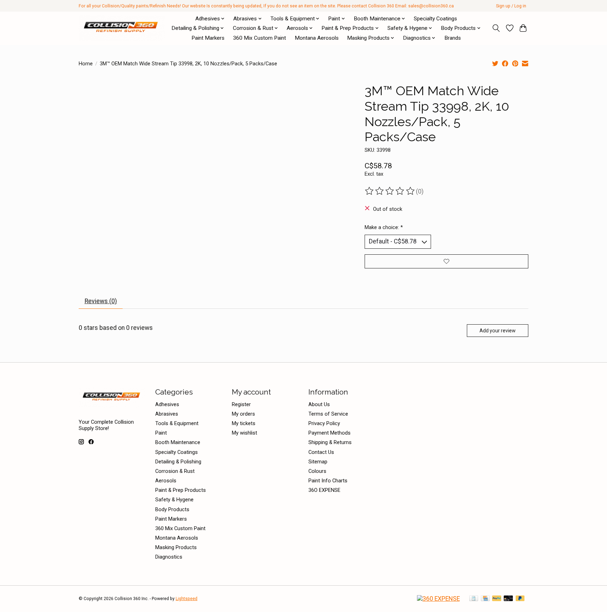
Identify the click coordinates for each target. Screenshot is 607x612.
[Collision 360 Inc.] (122, 28)
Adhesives (167, 404)
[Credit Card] (485, 598)
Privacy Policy (324, 423)
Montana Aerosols (317, 38)
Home (86, 63)
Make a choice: (384, 227)
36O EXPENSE (324, 490)
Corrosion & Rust (175, 471)
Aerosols (165, 480)
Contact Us (321, 452)
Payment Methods (329, 433)
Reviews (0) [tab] (101, 301)
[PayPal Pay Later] (520, 598)
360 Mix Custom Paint (259, 38)
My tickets (243, 423)
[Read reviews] (390, 191)
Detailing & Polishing (178, 461)
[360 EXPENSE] (438, 598)
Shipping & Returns (330, 442)
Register (241, 404)
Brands (452, 38)
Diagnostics (168, 557)
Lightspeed (186, 598)
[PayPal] (496, 598)
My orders (243, 414)
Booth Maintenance (177, 442)
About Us (319, 404)
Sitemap (317, 461)
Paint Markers (207, 38)
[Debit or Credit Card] (508, 598)
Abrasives (166, 414)
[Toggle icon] (496, 28)
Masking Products (176, 547)
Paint (161, 433)
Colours (317, 471)
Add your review (497, 330)
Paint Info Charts (327, 480)
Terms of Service (328, 414)
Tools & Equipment (176, 423)
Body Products (172, 509)
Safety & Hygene (174, 499)
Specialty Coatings (435, 18)
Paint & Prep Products (180, 490)
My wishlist (244, 433)
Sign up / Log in (511, 6)
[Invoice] (473, 598)
